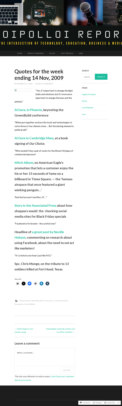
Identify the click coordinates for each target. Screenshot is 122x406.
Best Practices (46, 300)
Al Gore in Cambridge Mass (34, 138)
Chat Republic (67, 53)
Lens (81, 53)
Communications (61, 300)
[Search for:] (95, 77)
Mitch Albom (24, 163)
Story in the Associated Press (35, 205)
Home (19, 53)
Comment (66, 370)
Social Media (29, 304)
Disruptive (19, 304)
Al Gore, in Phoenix (28, 110)
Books (52, 53)
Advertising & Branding (29, 300)
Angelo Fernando (36, 53)
